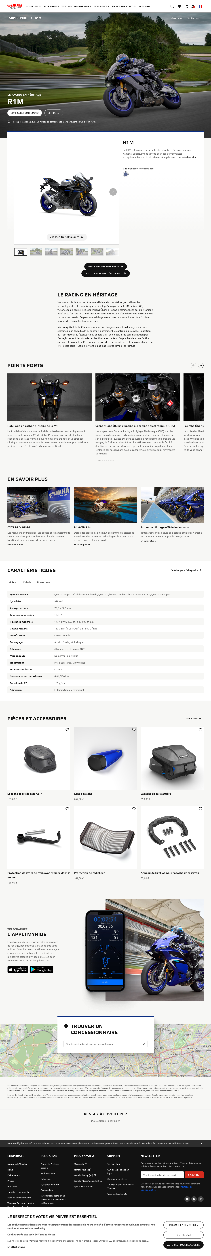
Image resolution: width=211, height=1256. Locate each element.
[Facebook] (194, 1199)
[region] (105, 1231)
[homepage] (14, 6)
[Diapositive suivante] (201, 365)
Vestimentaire (195, 17)
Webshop (144, 6)
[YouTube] (187, 1199)
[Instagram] (201, 1199)
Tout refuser (183, 1234)
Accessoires (177, 17)
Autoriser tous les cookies (183, 1244)
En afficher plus (16, 1246)
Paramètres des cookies (183, 1224)
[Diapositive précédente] (193, 365)
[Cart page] (187, 6)
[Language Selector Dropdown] (200, 6)
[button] (20, 252)
